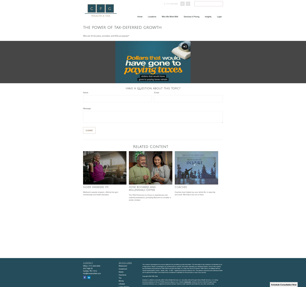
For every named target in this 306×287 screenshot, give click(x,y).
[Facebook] (188, 4)
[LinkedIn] (182, 4)
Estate (121, 272)
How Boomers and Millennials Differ (142, 188)
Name (85, 92)
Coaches (181, 187)
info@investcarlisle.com (92, 273)
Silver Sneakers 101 (96, 187)
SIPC (189, 282)
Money (121, 281)
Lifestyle (122, 284)
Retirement (123, 266)
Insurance (122, 275)
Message (87, 108)
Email (156, 92)
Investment (123, 269)
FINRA (186, 282)
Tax (120, 278)
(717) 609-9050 (172, 4)
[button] (139, 16)
